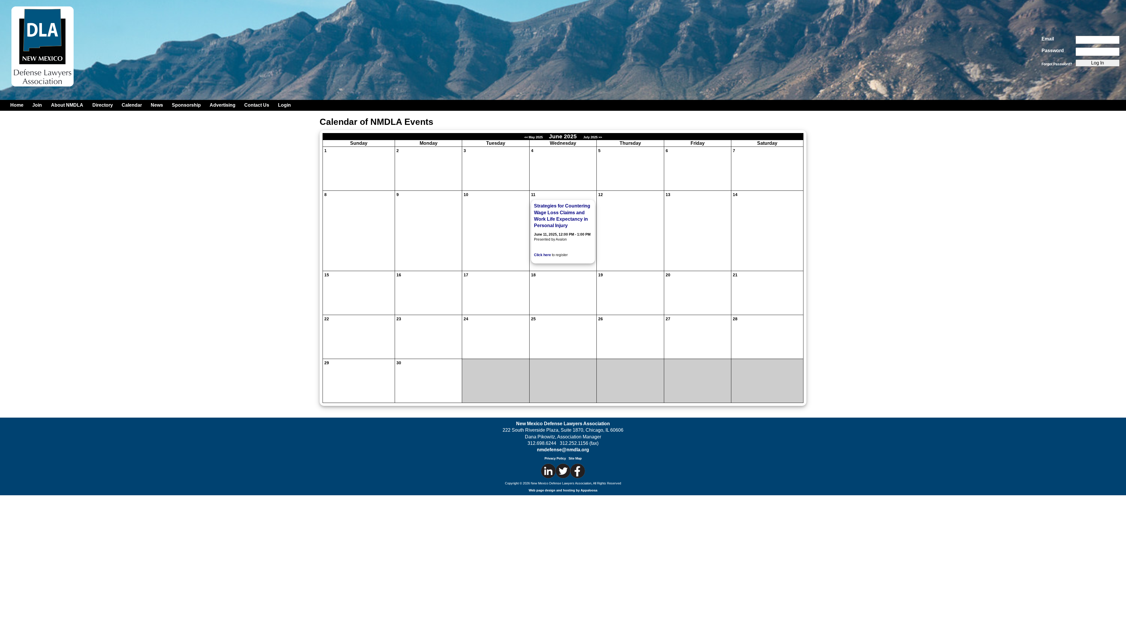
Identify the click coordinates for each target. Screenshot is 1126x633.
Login (284, 105)
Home (16, 105)
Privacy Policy (555, 458)
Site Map (575, 458)
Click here (542, 255)
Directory (102, 105)
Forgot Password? (1057, 64)
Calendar (132, 105)
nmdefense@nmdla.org (563, 449)
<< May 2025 (534, 137)
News (157, 105)
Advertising (222, 105)
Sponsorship (186, 105)
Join (37, 105)
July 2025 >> (592, 137)
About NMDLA (67, 105)
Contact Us (256, 105)
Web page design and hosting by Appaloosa (563, 490)
